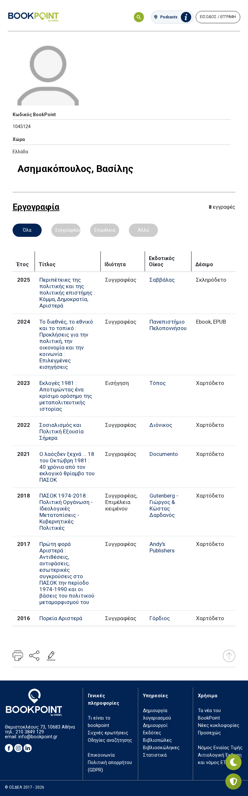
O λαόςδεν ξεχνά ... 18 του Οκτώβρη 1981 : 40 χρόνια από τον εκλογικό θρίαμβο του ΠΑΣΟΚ (67, 467)
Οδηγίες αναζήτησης (110, 740)
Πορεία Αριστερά (60, 618)
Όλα (27, 230)
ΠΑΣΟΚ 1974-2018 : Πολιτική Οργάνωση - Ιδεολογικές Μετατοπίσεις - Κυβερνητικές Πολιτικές (66, 511)
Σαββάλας (162, 280)
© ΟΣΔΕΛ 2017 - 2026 (24, 787)
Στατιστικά (155, 755)
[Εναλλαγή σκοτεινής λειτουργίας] (233, 762)
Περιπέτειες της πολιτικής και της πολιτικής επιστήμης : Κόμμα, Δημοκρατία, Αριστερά (67, 293)
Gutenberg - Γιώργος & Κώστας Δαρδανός (164, 505)
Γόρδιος (160, 618)
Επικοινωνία (101, 755)
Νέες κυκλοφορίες (218, 725)
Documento (164, 454)
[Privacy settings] (233, 781)
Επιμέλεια (104, 230)
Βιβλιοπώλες (157, 740)
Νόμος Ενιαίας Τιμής (220, 748)
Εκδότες (152, 733)
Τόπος (158, 383)
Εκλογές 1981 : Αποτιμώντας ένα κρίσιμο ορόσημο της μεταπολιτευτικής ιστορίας (65, 396)
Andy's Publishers (162, 547)
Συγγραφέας (67, 230)
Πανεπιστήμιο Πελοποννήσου (168, 324)
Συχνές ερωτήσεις (108, 733)
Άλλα (143, 230)
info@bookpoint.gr (37, 737)
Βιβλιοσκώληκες (161, 748)
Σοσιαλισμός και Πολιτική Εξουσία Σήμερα (61, 431)
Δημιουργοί (155, 725)
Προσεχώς (209, 733)
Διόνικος (161, 425)
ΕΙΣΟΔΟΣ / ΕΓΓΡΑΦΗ (218, 17)
